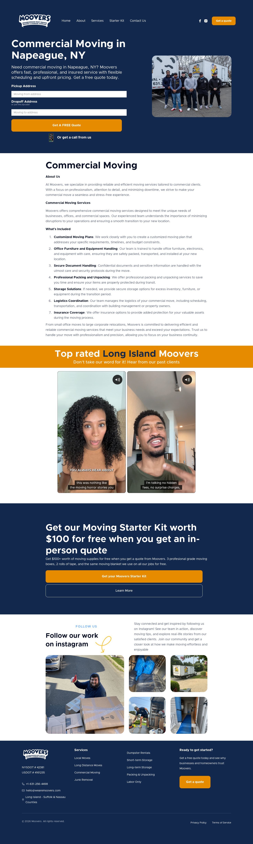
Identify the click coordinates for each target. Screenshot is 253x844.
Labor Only (134, 782)
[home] (34, 21)
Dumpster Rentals (138, 753)
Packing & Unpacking (141, 774)
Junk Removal (83, 779)
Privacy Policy (199, 823)
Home (66, 20)
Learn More (124, 590)
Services (97, 20)
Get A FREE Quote (66, 125)
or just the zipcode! (20, 104)
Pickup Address (23, 86)
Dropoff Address (24, 101)
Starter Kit (116, 20)
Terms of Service (221, 823)
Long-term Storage (139, 767)
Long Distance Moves (88, 765)
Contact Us (138, 20)
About (80, 20)
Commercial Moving (87, 772)
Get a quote (223, 20)
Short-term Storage (139, 760)
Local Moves (82, 758)
